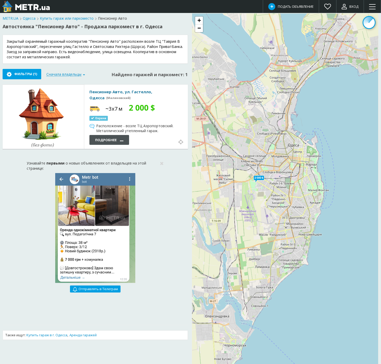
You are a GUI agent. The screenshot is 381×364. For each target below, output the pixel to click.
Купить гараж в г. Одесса (46, 335)
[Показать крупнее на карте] (180, 141)
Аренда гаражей (83, 335)
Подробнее (106, 140)
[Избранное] (327, 6)
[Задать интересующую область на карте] (369, 22)
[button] (258, 177)
